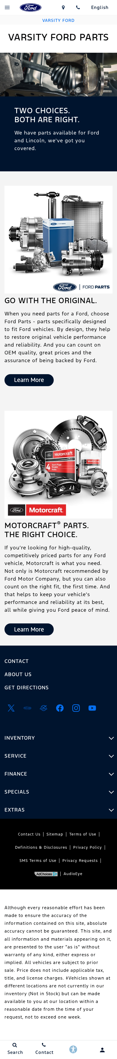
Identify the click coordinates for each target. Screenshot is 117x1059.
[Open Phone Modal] (78, 7)
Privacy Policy (87, 847)
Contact (16, 661)
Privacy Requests (80, 860)
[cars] (27, 707)
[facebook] (59, 707)
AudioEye (73, 873)
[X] (11, 707)
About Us (18, 674)
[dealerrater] (43, 707)
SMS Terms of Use (38, 860)
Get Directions (26, 687)
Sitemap (54, 834)
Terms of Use (82, 834)
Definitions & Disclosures (41, 847)
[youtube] (92, 707)
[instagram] (75, 707)
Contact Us (29, 834)
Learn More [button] (29, 379)
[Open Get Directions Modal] (63, 7)
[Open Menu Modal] (7, 7)
